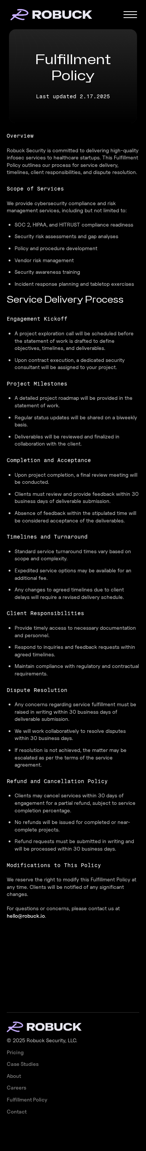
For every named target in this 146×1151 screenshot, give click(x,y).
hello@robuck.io (26, 915)
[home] (59, 15)
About (14, 1076)
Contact (17, 1111)
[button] (130, 14)
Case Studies (23, 1064)
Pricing (15, 1052)
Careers (16, 1087)
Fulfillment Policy (27, 1099)
